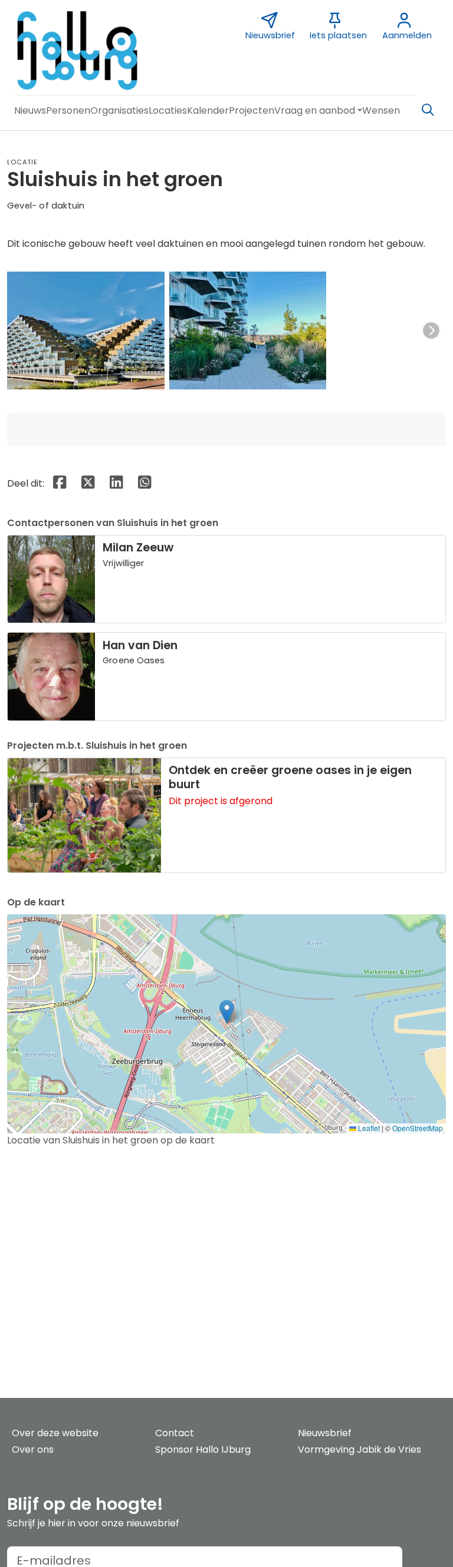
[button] (30, 110)
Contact (174, 1433)
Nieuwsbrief (325, 1433)
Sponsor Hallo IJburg (203, 1449)
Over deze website (55, 1433)
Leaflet (368, 1128)
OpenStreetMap (417, 1128)
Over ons (33, 1449)
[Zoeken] (427, 110)
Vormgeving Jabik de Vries (359, 1449)
